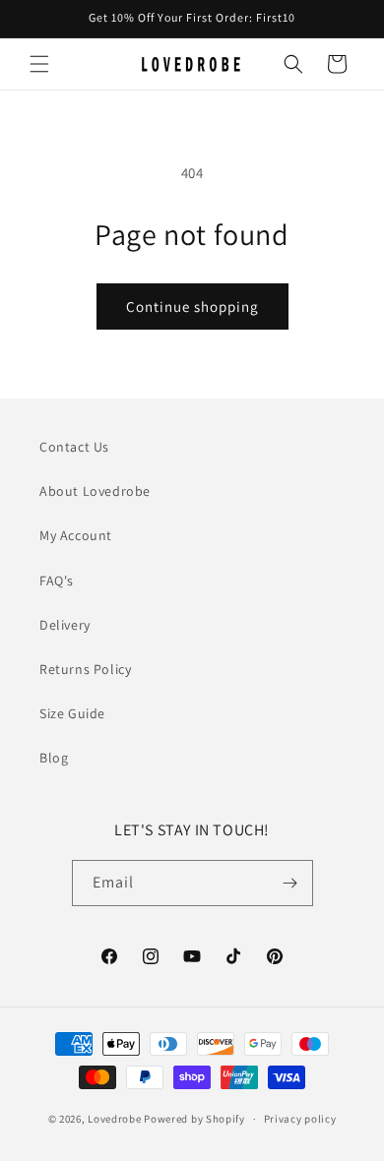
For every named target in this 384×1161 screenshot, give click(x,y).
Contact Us (74, 447)
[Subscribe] (290, 883)
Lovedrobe (114, 1119)
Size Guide (72, 713)
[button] (39, 64)
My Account (75, 535)
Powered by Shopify (194, 1119)
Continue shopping (192, 306)
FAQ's (56, 580)
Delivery (65, 625)
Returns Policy (85, 669)
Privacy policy (300, 1119)
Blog (53, 757)
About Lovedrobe (95, 491)
